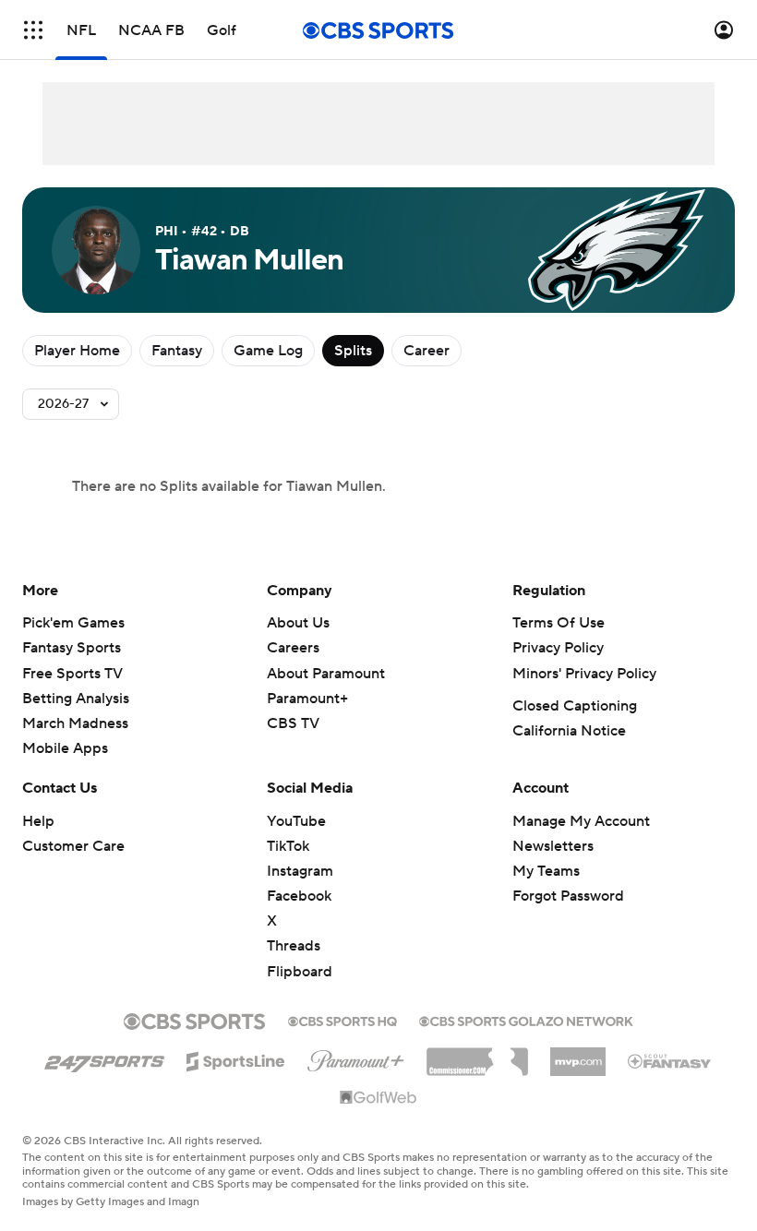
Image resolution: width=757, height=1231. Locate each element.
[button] (33, 30)
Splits (353, 350)
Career (426, 350)
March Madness (75, 723)
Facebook (299, 896)
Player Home (77, 350)
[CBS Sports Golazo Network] (526, 1019)
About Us (298, 623)
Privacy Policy (558, 648)
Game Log (268, 350)
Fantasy (176, 350)
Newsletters (553, 846)
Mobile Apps (65, 748)
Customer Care (73, 846)
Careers (293, 648)
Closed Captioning (574, 706)
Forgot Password (568, 896)
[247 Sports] (104, 1058)
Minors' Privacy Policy (584, 673)
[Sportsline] (235, 1058)
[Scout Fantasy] (670, 1060)
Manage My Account (581, 821)
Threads (293, 946)
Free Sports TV (72, 673)
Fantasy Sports (71, 648)
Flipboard (299, 971)
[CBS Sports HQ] (342, 1019)
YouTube (296, 821)
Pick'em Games (73, 623)
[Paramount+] (355, 1057)
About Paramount (326, 673)
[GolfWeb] (378, 1098)
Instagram (300, 871)
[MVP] (578, 1055)
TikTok (288, 846)
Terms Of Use (558, 623)
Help (38, 821)
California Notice (569, 731)
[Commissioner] (477, 1055)
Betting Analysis (75, 698)
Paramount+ (307, 698)
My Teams (546, 871)
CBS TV (293, 723)
